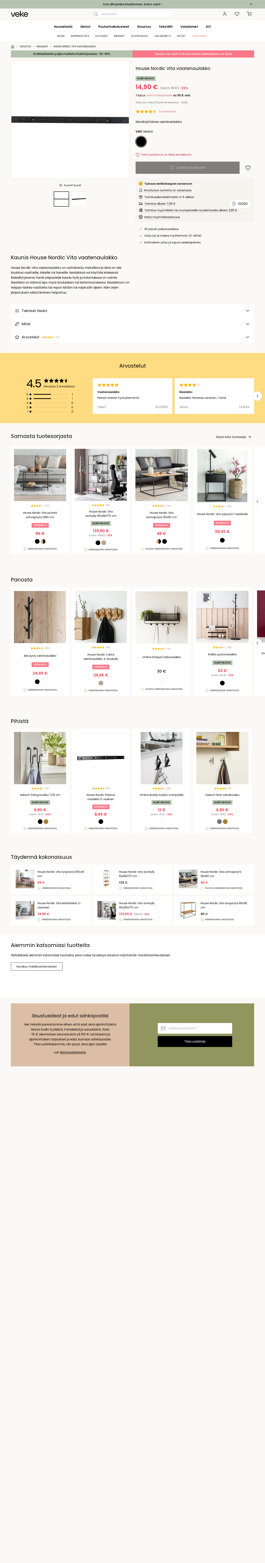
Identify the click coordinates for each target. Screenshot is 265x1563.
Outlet (181, 36)
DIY (208, 26)
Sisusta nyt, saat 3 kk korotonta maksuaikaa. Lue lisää (193, 54)
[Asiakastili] (224, 14)
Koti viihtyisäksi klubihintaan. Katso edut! (131, 4)
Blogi (61, 36)
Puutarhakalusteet (113, 26)
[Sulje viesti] (251, 4)
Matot (86, 26)
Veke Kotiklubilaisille (159, 95)
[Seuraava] (121, 119)
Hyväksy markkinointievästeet (36, 966)
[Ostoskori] (249, 14)
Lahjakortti (162, 36)
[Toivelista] (237, 14)
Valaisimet (189, 26)
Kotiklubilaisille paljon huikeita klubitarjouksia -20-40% (71, 54)
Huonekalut (63, 26)
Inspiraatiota (80, 36)
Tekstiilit (166, 26)
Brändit (119, 36)
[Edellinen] (18, 119)
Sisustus (144, 26)
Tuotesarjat (139, 36)
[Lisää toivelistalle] (248, 168)
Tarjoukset (200, 36)
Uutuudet (101, 36)
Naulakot (42, 46)
